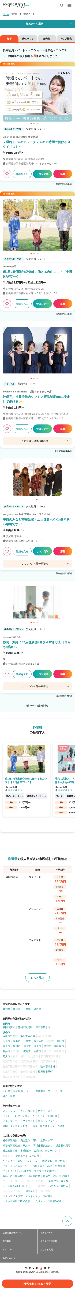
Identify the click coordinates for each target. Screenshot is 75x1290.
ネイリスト (29, 1120)
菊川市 (6, 1056)
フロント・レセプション (16, 1115)
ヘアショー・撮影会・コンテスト (21, 1160)
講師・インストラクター (16, 1126)
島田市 (60, 1041)
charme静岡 (9, 266)
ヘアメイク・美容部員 (45, 1115)
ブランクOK (9, 1170)
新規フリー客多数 (58, 1181)
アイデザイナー (11, 1120)
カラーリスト (45, 1110)
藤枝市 (47, 1046)
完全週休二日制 (29, 1140)
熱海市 (16, 1041)
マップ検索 (66, 38)
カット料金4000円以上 (15, 1186)
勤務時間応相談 (11, 1145)
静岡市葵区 (9, 1027)
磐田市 (16, 1046)
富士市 (6, 1046)
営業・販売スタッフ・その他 (48, 1126)
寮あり (26, 1145)
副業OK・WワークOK (46, 1150)
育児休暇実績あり (43, 1145)
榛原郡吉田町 (45, 1071)
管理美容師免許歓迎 (45, 1170)
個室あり (30, 1191)
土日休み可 (46, 1140)
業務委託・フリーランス (49, 1091)
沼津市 (6, 1041)
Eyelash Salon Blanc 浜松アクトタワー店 (27, 391)
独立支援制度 (10, 1150)
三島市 (27, 1041)
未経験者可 (25, 1170)
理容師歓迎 (34, 1176)
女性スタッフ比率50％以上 (50, 1201)
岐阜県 (16, 1009)
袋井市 (6, 1051)
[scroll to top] (67, 1221)
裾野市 (27, 1051)
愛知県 (6, 1009)
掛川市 (37, 1046)
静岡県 (37, 1009)
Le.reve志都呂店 (12, 637)
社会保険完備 (10, 1140)
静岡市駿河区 (25, 1027)
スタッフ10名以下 (13, 1196)
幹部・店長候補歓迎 (14, 1176)
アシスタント (27, 1110)
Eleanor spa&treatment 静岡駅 (20, 136)
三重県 (27, 1009)
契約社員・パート (23, 1091)
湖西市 (37, 1051)
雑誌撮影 (47, 1160)
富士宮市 (38, 1041)
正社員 (6, 1091)
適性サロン (28, 38)
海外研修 (60, 1160)
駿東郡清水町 (47, 1066)
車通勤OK (25, 1150)
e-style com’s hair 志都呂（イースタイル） (27, 514)
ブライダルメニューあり (16, 1165)
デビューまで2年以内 (27, 1155)
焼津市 (27, 1046)
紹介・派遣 (9, 1096)
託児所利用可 (63, 1145)
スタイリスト (10, 1110)
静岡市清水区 (43, 1027)
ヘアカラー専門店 (58, 1186)
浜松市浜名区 (27, 1036)
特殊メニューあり (42, 1165)
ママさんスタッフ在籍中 (39, 1196)
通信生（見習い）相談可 (56, 1176)
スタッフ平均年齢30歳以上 (17, 1201)
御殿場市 (59, 1046)
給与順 (47, 38)
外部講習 (60, 1165)
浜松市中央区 (10, 1036)
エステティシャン (48, 1120)
